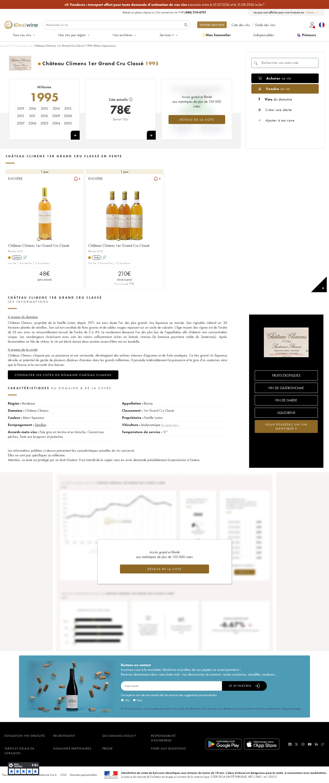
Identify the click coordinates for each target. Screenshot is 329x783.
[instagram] (302, 744)
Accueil (4, 46)
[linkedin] (316, 744)
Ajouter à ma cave (280, 120)
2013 (67, 108)
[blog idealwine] (323, 744)
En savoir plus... (170, 425)
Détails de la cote (197, 120)
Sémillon (40, 424)
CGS (63, 775)
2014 (56, 108)
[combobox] (312, 12)
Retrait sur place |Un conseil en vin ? (164, 12)
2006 (32, 123)
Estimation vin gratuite (24, 736)
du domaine (278, 99)
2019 (20, 108)
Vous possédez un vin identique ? (286, 426)
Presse (107, 748)
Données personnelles (83, 775)
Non (139, 700)
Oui (127, 700)
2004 (56, 123)
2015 (44, 108)
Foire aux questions (168, 748)
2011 (32, 115)
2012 (20, 115)
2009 (56, 115)
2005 (44, 123)
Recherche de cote (21, 46)
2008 (68, 115)
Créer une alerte (278, 109)
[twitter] (296, 744)
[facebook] (289, 744)
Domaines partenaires (72, 748)
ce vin (278, 78)
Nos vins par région (72, 35)
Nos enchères (122, 35)
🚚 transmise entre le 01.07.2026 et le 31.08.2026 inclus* (164, 4)
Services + (167, 35)
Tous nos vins (22, 35)
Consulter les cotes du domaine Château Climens (63, 375)
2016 (32, 108)
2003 (68, 123)
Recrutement (64, 736)
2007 (21, 123)
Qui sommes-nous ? (119, 736)
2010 (44, 115)
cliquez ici (149, 12)
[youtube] (310, 744)
